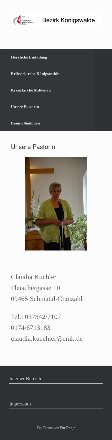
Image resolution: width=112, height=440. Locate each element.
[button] (103, 90)
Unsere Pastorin (25, 106)
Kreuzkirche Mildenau (31, 90)
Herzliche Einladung (29, 57)
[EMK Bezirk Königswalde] (56, 20)
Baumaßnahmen (25, 123)
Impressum (20, 403)
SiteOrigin (67, 428)
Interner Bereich (25, 378)
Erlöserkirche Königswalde (35, 73)
